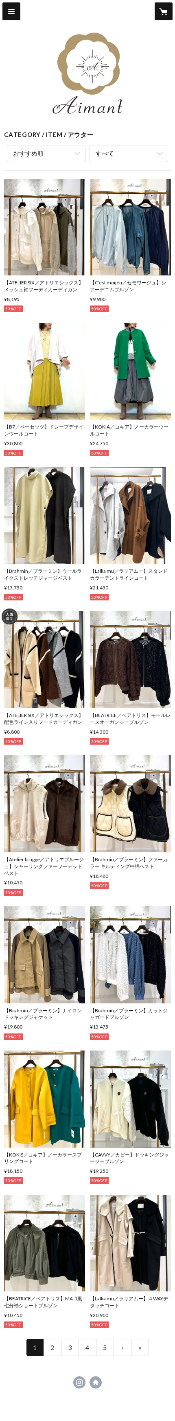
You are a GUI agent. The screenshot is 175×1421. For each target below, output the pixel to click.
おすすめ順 (28, 153)
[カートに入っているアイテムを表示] (164, 11)
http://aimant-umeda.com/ (96, 1382)
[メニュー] (11, 11)
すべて (105, 153)
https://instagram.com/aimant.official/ (79, 1382)
